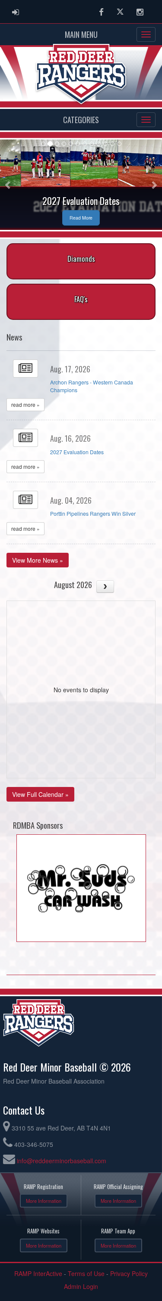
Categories (81, 119)
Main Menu (81, 34)
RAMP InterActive (38, 1273)
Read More (81, 217)
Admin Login (81, 1286)
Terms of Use (86, 1273)
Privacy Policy (129, 1273)
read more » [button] (25, 404)
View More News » (37, 560)
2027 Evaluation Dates (77, 452)
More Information (43, 1200)
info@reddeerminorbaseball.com (61, 1160)
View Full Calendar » (40, 794)
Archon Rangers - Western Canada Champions (91, 386)
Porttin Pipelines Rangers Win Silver (93, 513)
